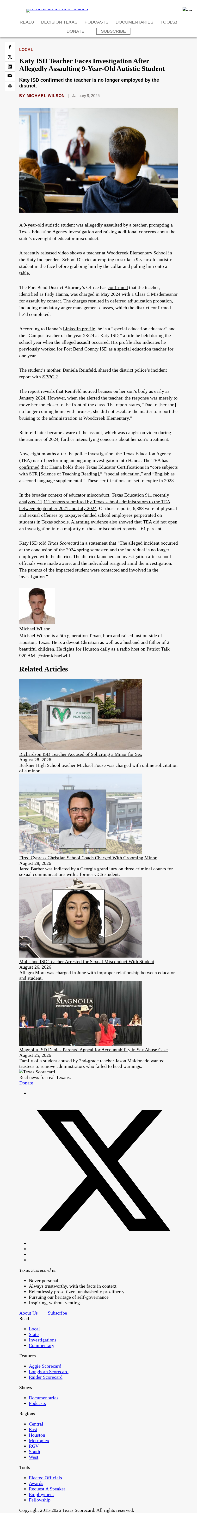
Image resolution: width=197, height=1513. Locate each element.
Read (26, 22)
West (33, 1457)
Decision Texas (59, 22)
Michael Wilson (46, 96)
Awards (36, 1483)
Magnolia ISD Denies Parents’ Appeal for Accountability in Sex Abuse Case (93, 1049)
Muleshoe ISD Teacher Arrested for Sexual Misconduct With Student (86, 961)
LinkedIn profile (79, 328)
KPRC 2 (50, 376)
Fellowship (39, 1499)
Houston (37, 1435)
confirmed (118, 287)
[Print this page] (10, 86)
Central (36, 1424)
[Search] (187, 9)
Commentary (41, 1345)
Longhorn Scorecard (48, 1371)
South (34, 1451)
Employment (41, 1494)
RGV (34, 1446)
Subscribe (113, 31)
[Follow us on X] (103, 1243)
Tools (167, 22)
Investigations (42, 1339)
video (63, 252)
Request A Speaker (47, 1488)
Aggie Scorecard (45, 1366)
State (34, 1334)
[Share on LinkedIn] (10, 66)
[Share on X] (10, 57)
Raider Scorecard (45, 1377)
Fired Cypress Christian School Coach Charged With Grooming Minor (88, 857)
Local (26, 50)
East (33, 1429)
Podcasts (96, 22)
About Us (28, 1313)
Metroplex (39, 1440)
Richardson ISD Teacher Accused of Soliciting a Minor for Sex (80, 754)
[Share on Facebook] (10, 47)
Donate (75, 31)
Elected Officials (45, 1477)
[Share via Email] (10, 76)
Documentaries (134, 22)
